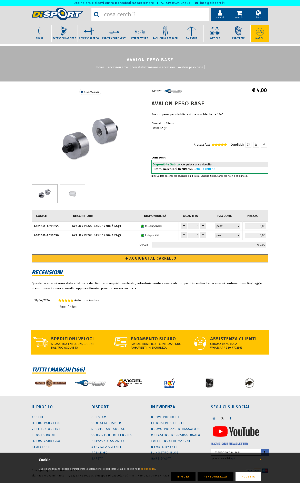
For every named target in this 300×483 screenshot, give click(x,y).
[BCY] (170, 383)
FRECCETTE (238, 38)
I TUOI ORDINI (44, 435)
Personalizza (215, 476)
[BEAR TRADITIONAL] (249, 383)
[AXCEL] (130, 383)
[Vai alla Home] (60, 14)
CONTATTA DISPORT (107, 423)
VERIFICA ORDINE (46, 429)
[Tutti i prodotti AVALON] (172, 91)
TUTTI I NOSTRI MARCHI (170, 441)
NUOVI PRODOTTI (165, 417)
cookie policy (148, 468)
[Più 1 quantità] (203, 226)
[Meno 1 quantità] (184, 226)
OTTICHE (215, 38)
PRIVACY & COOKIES (108, 441)
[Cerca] (96, 14)
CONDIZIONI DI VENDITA (111, 435)
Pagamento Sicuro (153, 338)
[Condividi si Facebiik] (264, 145)
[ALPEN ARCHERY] (50, 383)
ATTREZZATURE (139, 38)
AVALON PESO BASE (190, 67)
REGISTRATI (41, 446)
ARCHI (39, 38)
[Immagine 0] (44, 193)
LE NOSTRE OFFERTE (168, 423)
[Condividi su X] (256, 145)
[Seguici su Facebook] (231, 418)
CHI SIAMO (100, 417)
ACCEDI (37, 417)
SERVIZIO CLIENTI (106, 446)
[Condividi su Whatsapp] (248, 145)
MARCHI (260, 38)
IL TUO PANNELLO (46, 423)
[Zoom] (90, 138)
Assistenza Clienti (233, 338)
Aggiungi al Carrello (152, 258)
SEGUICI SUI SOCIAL (108, 429)
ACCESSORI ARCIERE (64, 38)
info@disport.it (212, 3)
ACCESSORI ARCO (89, 38)
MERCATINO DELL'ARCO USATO (175, 435)
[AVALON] (90, 383)
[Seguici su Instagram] (214, 418)
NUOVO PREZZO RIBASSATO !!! (176, 429)
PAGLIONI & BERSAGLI (165, 38)
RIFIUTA (183, 476)
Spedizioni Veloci (72, 338)
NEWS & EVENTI (164, 446)
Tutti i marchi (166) (58, 369)
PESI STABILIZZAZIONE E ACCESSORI (153, 67)
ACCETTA (248, 476)
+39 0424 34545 (177, 3)
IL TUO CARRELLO (46, 441)
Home (100, 67)
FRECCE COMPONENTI (114, 38)
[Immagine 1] (72, 193)
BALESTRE (191, 38)
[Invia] (265, 452)
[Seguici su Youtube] (236, 431)
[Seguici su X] (222, 418)
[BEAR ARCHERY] (210, 383)
